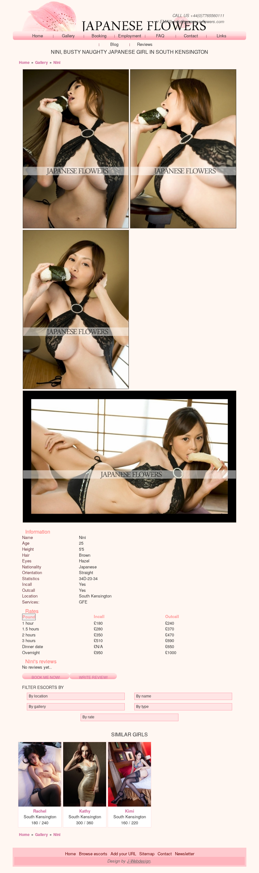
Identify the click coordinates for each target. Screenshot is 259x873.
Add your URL (123, 854)
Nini (56, 62)
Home (37, 36)
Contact (191, 36)
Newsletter (184, 854)
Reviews (145, 44)
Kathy (84, 811)
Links (221, 36)
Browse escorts (93, 854)
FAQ (160, 36)
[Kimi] (129, 745)
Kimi (129, 811)
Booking (99, 36)
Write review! (93, 676)
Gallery (68, 36)
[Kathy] (84, 745)
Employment (129, 36)
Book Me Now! (46, 676)
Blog (114, 44)
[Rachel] (39, 745)
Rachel (39, 811)
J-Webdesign (138, 861)
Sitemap (146, 854)
